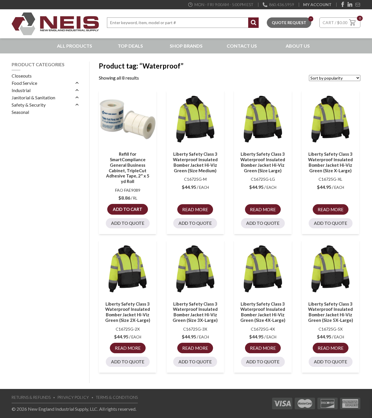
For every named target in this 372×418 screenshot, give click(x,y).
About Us (298, 46)
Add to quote (127, 223)
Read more (195, 209)
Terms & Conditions (117, 397)
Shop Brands (186, 46)
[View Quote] (289, 21)
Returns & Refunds (31, 397)
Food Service (24, 83)
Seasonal (20, 112)
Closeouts (22, 75)
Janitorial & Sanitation (33, 97)
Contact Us (242, 46)
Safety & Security (29, 104)
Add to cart (127, 209)
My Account (317, 4)
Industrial (21, 90)
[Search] (253, 22)
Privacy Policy (73, 397)
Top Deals (130, 46)
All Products (74, 46)
